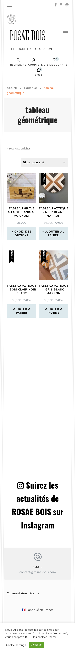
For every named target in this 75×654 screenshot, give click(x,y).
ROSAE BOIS (27, 35)
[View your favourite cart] (54, 60)
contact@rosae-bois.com (37, 572)
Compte (33, 64)
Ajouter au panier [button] (55, 233)
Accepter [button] (36, 645)
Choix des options (22, 233)
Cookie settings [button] (16, 645)
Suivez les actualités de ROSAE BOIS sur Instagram (37, 505)
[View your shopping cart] (38, 71)
